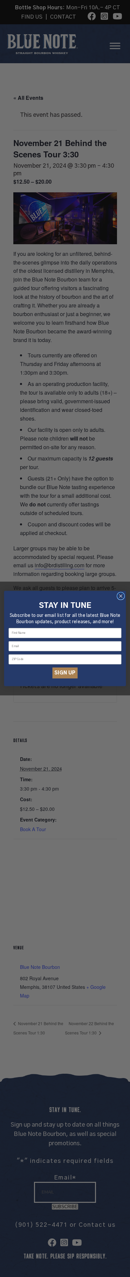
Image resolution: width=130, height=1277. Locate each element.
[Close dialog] (120, 596)
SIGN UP (64, 672)
